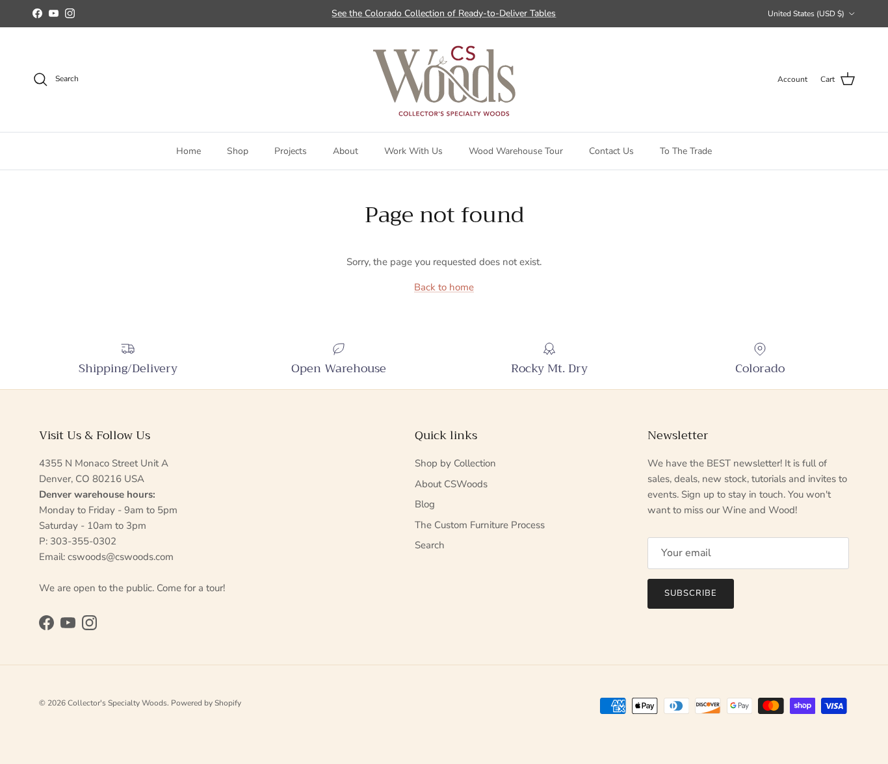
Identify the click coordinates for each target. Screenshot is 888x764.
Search (430, 545)
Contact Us (611, 150)
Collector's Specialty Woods (117, 703)
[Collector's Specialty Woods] (444, 79)
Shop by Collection (455, 463)
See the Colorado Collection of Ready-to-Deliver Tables (444, 13)
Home (188, 150)
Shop (237, 150)
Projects (290, 150)
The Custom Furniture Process (480, 524)
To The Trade (686, 150)
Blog (425, 504)
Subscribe (690, 593)
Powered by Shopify (206, 703)
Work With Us (413, 150)
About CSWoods (451, 484)
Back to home (444, 287)
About (345, 150)
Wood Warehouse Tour (516, 150)
